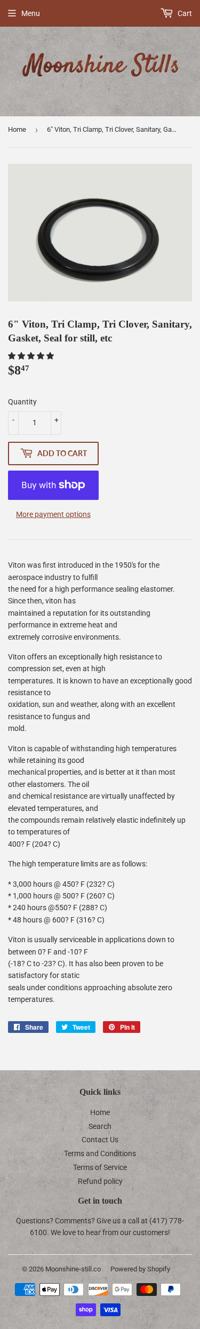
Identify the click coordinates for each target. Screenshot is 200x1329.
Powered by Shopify (140, 1269)
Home (17, 129)
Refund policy (100, 1181)
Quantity (22, 401)
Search (100, 1126)
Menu (30, 13)
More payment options (53, 514)
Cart (184, 13)
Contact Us (100, 1139)
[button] (31, 356)
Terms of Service (100, 1167)
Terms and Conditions (100, 1153)
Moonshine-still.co (73, 1269)
